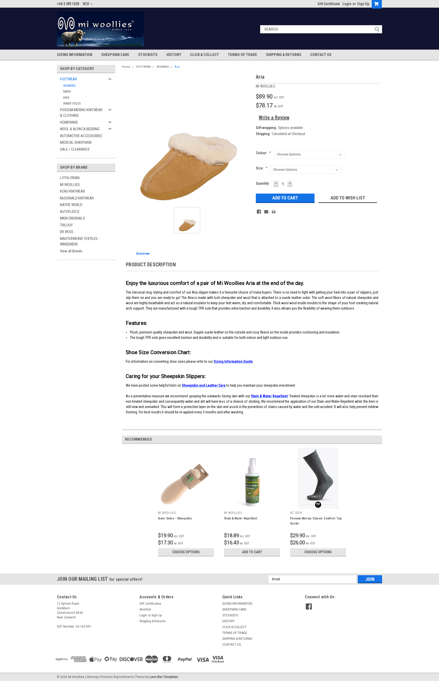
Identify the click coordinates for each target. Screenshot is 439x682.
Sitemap (92, 677)
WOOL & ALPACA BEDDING (80, 129)
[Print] (274, 212)
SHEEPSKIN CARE (115, 54)
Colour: (263, 153)
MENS (67, 91)
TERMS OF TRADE (242, 54)
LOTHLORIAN (70, 178)
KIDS (66, 97)
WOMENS (69, 86)
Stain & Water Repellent (240, 518)
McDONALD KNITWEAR (77, 198)
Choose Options (186, 552)
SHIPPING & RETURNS (283, 54)
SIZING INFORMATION (74, 54)
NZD (86, 4)
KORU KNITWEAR (72, 191)
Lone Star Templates (163, 677)
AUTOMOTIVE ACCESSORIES (81, 136)
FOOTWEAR (68, 79)
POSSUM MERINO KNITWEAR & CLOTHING (81, 113)
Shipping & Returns (152, 621)
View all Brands (71, 251)
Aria (177, 66)
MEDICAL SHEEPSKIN (75, 142)
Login (346, 4)
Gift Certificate (329, 4)
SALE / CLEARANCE (75, 149)
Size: (262, 168)
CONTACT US (321, 54)
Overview (142, 253)
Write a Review (274, 117)
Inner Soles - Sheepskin (175, 518)
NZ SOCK (296, 513)
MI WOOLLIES (70, 184)
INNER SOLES (72, 103)
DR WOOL (67, 231)
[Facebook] (259, 212)
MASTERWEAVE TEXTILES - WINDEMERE (80, 241)
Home (126, 66)
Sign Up (363, 4)
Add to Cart (252, 552)
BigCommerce (124, 677)
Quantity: (263, 183)
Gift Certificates (150, 603)
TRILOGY (66, 225)
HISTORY (173, 54)
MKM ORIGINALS (72, 218)
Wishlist (145, 609)
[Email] (266, 212)
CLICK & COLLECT (204, 54)
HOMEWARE (69, 122)
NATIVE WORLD (71, 204)
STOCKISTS (148, 54)
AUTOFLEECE (70, 211)
